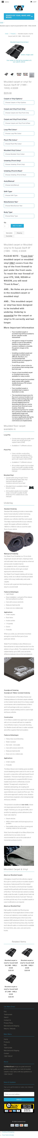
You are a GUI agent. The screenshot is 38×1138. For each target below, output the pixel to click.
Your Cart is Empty (8, 1135)
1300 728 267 (8, 1056)
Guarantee (9, 236)
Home (1, 22)
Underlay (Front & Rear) (13, 171)
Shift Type (8, 191)
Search (6, 1017)
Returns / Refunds (9, 1028)
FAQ (5, 1011)
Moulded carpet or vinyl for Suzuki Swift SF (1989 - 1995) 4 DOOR (18, 26)
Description (9, 233)
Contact (6, 1053)
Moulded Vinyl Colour (12, 150)
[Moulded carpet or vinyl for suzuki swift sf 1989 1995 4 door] (19, 52)
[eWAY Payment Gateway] (19, 1112)
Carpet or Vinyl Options (13, 99)
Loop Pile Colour (10, 130)
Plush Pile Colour (11, 140)
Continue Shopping (8, 1132)
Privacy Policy (8, 1023)
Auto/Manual (9, 181)
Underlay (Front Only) (12, 161)
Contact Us (7, 1020)
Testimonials (8, 1014)
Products (7, 1042)
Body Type (8, 212)
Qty (5, 222)
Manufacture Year (11, 202)
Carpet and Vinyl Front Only (15, 109)
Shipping (19, 233)
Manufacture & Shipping (11, 1026)
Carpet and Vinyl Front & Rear (15, 119)
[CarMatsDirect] (19, 8)
